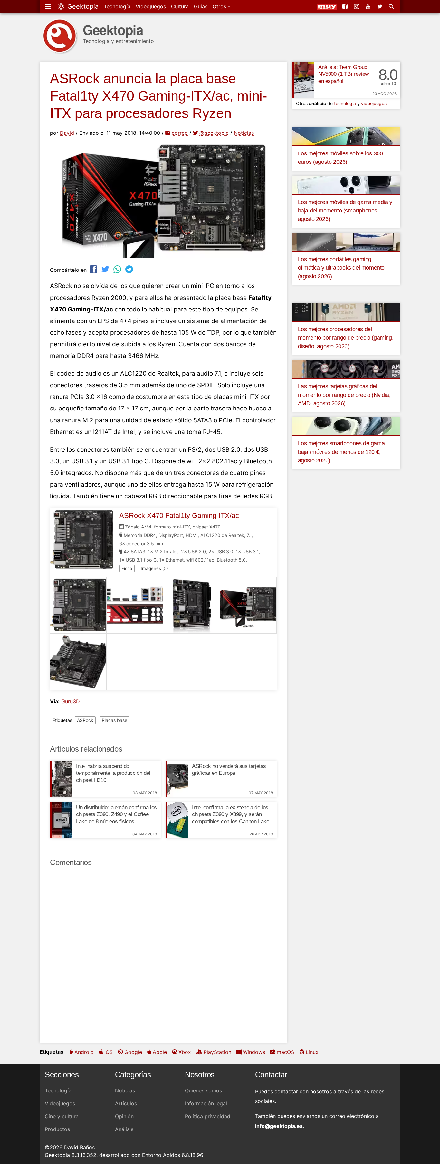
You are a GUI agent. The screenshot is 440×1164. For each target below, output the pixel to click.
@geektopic (214, 133)
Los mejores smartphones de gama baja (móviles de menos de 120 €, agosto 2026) (341, 452)
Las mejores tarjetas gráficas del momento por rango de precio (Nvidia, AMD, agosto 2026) (344, 395)
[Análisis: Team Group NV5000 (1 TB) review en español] (303, 80)
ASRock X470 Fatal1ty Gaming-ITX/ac (179, 515)
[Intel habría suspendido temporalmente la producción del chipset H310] (61, 779)
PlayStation (217, 1052)
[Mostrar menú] (48, 6)
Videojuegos (151, 6)
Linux (312, 1052)
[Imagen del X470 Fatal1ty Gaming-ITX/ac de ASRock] (78, 605)
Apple (160, 1052)
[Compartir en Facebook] (94, 269)
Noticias (244, 133)
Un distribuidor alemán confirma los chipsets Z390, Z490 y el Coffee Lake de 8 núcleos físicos (116, 814)
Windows (254, 1052)
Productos (57, 1129)
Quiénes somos (203, 1090)
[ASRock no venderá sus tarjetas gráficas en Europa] (177, 779)
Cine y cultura (62, 1116)
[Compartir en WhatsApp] (117, 269)
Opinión (124, 1116)
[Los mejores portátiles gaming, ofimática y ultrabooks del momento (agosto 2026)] (346, 241)
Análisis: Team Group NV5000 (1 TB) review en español (343, 74)
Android (84, 1052)
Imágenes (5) (154, 568)
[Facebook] (345, 6)
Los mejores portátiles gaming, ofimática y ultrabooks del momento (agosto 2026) (341, 268)
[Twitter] (380, 6)
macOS (285, 1052)
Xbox (184, 1052)
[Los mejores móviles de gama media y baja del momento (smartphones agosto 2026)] (346, 184)
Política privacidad (207, 1116)
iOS (108, 1052)
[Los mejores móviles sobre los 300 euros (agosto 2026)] (346, 135)
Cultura (180, 6)
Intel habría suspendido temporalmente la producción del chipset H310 (113, 773)
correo (180, 133)
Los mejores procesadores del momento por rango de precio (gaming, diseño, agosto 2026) (346, 338)
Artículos (126, 1103)
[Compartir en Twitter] (105, 269)
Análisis (124, 1129)
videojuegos (374, 103)
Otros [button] (220, 6)
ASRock (85, 720)
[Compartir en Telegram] (129, 269)
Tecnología (117, 6)
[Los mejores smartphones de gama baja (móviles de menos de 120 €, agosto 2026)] (346, 425)
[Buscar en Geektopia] (392, 6)
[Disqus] (163, 955)
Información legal (206, 1103)
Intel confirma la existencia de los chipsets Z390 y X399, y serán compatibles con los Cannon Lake (230, 814)
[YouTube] (369, 6)
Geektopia (82, 6)
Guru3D (70, 701)
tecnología (345, 103)
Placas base (114, 720)
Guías (200, 6)
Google (133, 1052)
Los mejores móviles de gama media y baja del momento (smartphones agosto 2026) (345, 210)
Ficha (126, 568)
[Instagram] (357, 6)
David (67, 133)
